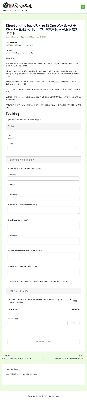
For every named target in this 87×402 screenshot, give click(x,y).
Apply (74, 323)
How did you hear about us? (18, 220)
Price (9, 135)
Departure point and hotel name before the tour (24, 251)
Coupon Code (13, 319)
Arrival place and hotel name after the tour (23, 266)
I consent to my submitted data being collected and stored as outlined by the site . (39, 281)
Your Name (12, 174)
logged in (18, 374)
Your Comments (13, 235)
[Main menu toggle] (83, 7)
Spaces (10, 144)
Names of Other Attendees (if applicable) (22, 205)
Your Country (13, 195)
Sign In (38, 120)
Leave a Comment (13, 37)
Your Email (12, 184)
